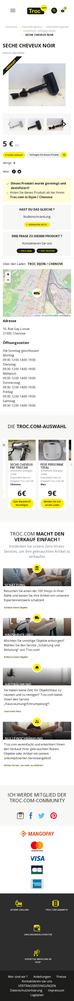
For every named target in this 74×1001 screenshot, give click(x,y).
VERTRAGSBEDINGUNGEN (37, 986)
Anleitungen (42, 977)
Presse (61, 977)
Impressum (56, 990)
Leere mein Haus (12, 711)
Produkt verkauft (14, 154)
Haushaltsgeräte (32, 27)
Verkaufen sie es (37, 224)
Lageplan (37, 995)
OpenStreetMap (51, 315)
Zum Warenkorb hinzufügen (22, 503)
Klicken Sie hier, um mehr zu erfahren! (23, 765)
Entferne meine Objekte (16, 656)
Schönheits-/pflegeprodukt (39, 31)
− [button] (8, 280)
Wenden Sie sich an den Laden (52, 503)
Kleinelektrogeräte (57, 27)
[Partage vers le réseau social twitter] (19, 171)
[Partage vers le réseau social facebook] (14, 171)
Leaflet (37, 315)
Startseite (11, 27)
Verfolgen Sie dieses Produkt (48, 154)
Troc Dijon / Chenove (45, 264)
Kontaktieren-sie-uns (37, 981)
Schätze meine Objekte (15, 607)
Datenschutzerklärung (26, 990)
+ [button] (8, 274)
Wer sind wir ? (18, 977)
